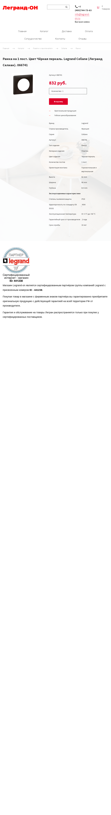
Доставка (67, 31)
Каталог (44, 31)
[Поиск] (66, 7)
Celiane (64, 48)
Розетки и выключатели (43, 48)
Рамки (78, 48)
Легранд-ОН (20, 8)
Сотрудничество (33, 38)
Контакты (60, 38)
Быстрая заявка (82, 21)
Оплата (89, 31)
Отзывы (82, 38)
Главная (22, 31)
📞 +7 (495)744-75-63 (83, 8)
